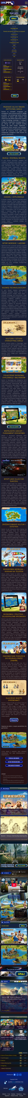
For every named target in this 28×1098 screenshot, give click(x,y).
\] (25, 981)
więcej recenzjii (23, 788)
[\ (15, 981)
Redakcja (13, 1094)
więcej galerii (23, 922)
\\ (17, 981)
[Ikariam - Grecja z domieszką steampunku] (14, 839)
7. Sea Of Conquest (5, 1058)
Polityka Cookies (14, 1095)
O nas (8, 1094)
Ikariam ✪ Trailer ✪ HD (19, 873)
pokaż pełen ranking (22, 1017)
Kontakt (21, 1095)
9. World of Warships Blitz (6, 1063)
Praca (24, 1094)
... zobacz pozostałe (5, 1068)
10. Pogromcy (3, 1065)
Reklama (4, 1094)
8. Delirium (3, 1060)
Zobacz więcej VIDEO (14, 897)
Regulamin (7, 1095)
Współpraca (19, 1094)
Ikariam (5, 926)
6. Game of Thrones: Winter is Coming (8, 1055)
